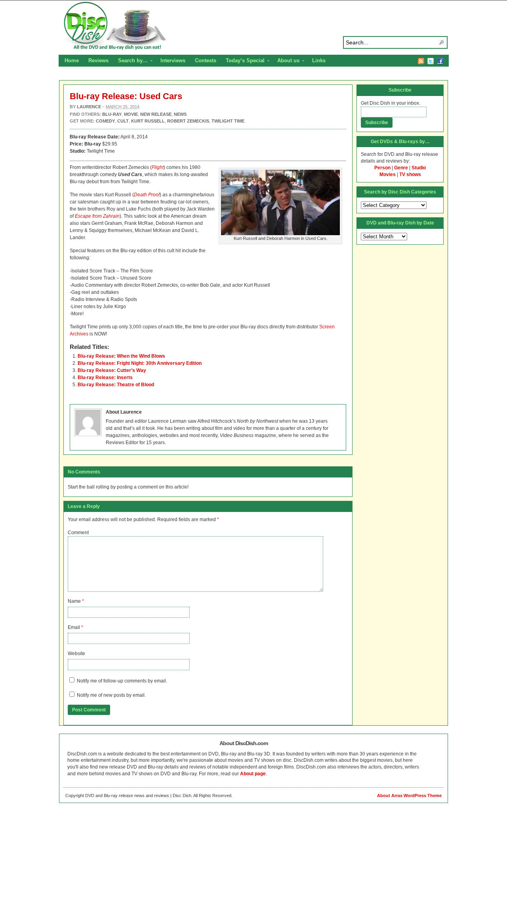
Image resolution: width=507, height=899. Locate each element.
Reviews (98, 60)
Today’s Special (243, 61)
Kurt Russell (148, 121)
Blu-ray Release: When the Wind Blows (121, 356)
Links (319, 60)
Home (72, 60)
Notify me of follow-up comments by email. (122, 681)
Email (74, 627)
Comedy (105, 121)
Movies (387, 174)
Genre (401, 168)
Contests (205, 60)
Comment (78, 532)
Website (76, 653)
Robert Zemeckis (188, 121)
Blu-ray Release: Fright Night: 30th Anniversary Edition (140, 363)
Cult (123, 121)
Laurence (89, 106)
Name (74, 601)
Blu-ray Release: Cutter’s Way (112, 370)
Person (382, 168)
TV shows (410, 174)
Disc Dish (253, 26)
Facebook (440, 61)
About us (286, 61)
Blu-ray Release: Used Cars (126, 96)
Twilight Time (228, 121)
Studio (419, 168)
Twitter (430, 61)
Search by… (130, 61)
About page (253, 773)
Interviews (172, 60)
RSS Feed (421, 61)
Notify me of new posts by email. (111, 695)
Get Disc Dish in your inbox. (390, 103)
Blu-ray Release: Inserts (105, 377)
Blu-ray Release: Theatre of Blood (116, 384)
